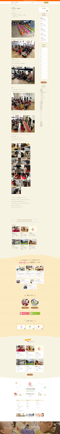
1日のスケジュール (28, 403)
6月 (41, 118)
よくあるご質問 (37, 402)
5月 (41, 117)
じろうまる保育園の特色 (19, 406)
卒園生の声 (28, 406)
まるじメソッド (18, 403)
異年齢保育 (42, 122)
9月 (41, 121)
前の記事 (14, 220)
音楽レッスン (42, 126)
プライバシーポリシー (38, 407)
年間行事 (27, 402)
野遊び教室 (41, 125)
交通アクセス (18, 409)
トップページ (18, 402)
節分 (41, 123)
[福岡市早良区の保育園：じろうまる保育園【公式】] (15, 2)
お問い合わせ (37, 403)
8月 (41, 120)
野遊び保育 (41, 124)
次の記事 (34, 220)
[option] (20, 351)
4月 (42, 116)
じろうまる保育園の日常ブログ (20, 410)
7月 (41, 119)
